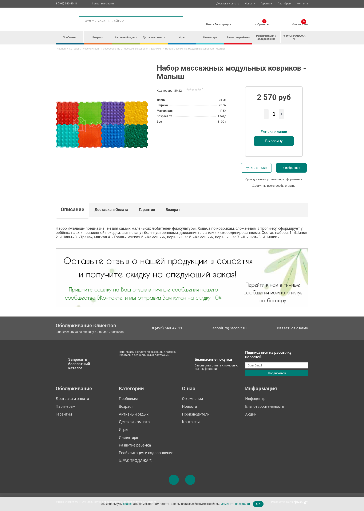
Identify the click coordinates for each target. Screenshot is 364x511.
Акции (250, 414)
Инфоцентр (255, 398)
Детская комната (154, 37)
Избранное (261, 23)
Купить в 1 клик (256, 167)
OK (258, 504)
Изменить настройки (235, 504)
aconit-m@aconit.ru (229, 328)
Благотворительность (264, 406)
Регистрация (223, 24)
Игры (182, 37)
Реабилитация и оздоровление (266, 37)
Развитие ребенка (238, 37)
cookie (127, 504)
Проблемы (69, 37)
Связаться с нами (103, 3)
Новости (250, 3)
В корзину (274, 141)
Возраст (97, 37)
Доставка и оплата (227, 3)
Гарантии (266, 3)
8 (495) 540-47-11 (167, 328)
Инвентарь (210, 37)
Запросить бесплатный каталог (79, 363)
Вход (209, 24)
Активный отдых (126, 37)
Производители (195, 414)
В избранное (291, 167)
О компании (192, 398)
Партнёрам (284, 3)
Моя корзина (300, 23)
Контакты (302, 3)
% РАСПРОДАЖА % (294, 37)
